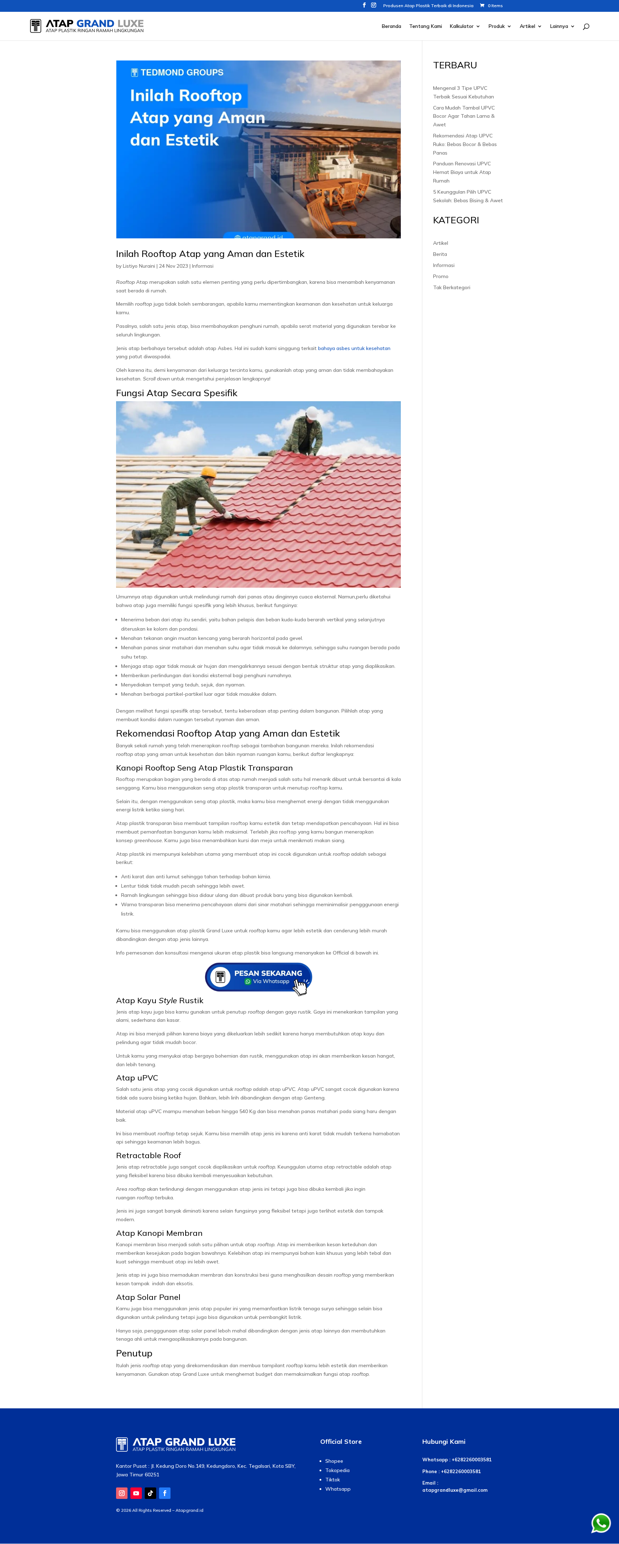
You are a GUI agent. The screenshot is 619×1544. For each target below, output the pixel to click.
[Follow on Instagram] (122, 1493)
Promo (440, 276)
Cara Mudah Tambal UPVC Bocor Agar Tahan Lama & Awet (464, 116)
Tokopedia (337, 1470)
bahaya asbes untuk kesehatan (354, 348)
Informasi (202, 266)
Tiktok (332, 1479)
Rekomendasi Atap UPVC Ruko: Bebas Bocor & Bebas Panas (465, 144)
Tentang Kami (425, 26)
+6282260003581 (472, 1459)
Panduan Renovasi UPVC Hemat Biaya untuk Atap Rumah (462, 172)
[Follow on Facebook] (165, 1493)
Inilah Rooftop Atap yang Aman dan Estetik (210, 253)
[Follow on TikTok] (150, 1493)
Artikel (527, 26)
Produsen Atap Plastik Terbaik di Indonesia (428, 6)
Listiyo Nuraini (139, 266)
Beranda (391, 26)
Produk (497, 26)
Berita (440, 254)
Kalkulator (462, 26)
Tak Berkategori (451, 287)
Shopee (334, 1461)
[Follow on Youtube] (136, 1493)
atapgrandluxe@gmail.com (455, 1490)
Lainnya (559, 26)
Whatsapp (338, 1489)
